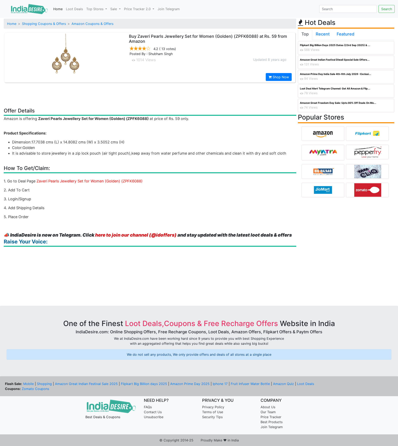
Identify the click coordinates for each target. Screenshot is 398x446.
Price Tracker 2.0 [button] (138, 9)
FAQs (148, 407)
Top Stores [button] (95, 9)
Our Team (268, 412)
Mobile (28, 384)
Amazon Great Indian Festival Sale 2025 (86, 384)
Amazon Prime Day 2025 (190, 384)
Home (58, 9)
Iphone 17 (220, 384)
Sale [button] (114, 9)
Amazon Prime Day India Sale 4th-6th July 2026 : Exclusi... (335, 74)
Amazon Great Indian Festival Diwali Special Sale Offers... (335, 59)
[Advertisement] (150, 95)
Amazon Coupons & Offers (92, 24)
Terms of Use (212, 412)
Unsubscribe (153, 417)
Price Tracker (271, 417)
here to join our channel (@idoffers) (136, 235)
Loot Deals (74, 9)
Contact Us (153, 412)
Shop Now (280, 77)
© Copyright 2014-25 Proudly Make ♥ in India (199, 440)
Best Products (272, 422)
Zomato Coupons (35, 389)
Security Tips (212, 417)
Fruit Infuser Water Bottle (250, 384)
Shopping (44, 384)
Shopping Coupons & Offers (44, 24)
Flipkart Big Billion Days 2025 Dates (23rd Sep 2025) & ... (335, 45)
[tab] (305, 35)
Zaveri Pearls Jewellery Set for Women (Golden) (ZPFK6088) (89, 181)
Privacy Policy (213, 407)
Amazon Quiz (283, 384)
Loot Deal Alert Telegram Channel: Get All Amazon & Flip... (335, 88)
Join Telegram (169, 9)
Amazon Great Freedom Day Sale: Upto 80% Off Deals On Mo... (338, 102)
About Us (268, 407)
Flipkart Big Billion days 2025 (144, 384)
